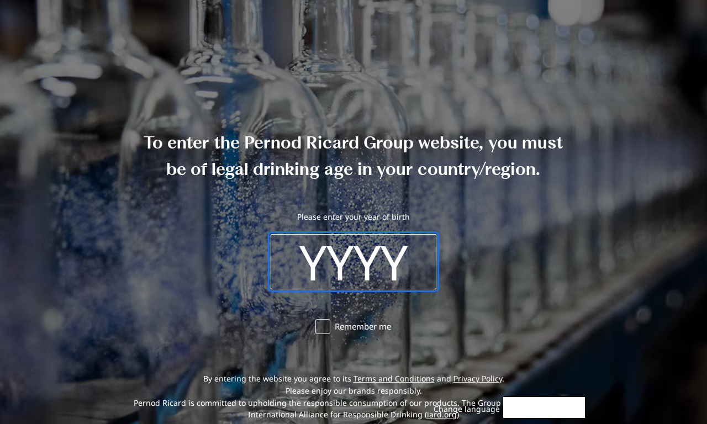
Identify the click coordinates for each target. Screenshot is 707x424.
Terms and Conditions (394, 378)
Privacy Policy (477, 378)
